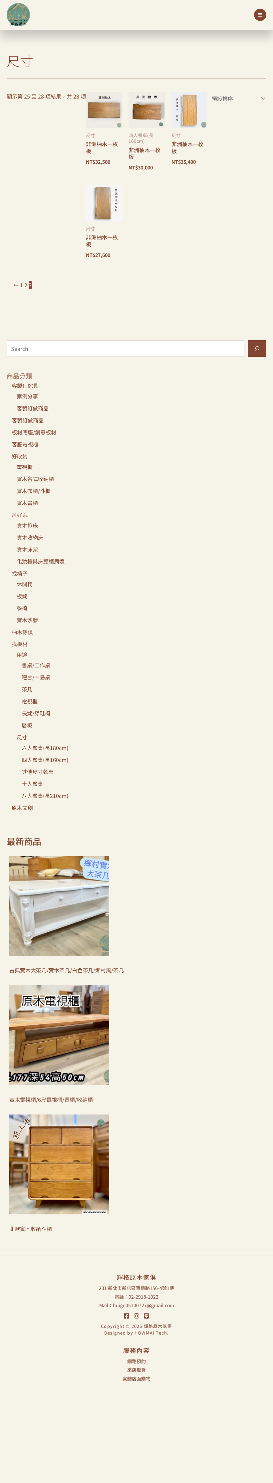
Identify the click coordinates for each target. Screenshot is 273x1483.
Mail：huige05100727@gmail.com (136, 1305)
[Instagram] (136, 1316)
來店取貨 (136, 1369)
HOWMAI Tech (151, 1333)
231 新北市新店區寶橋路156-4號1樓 (136, 1288)
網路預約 (136, 1361)
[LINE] (146, 1316)
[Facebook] (127, 1316)
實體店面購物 (136, 1378)
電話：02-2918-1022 (136, 1296)
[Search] (257, 348)
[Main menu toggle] (260, 15)
